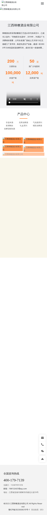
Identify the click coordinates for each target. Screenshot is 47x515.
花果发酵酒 (23, 122)
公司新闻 (41, 265)
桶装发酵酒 (37, 125)
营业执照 (35, 509)
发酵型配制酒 (9, 129)
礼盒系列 (23, 125)
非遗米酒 (9, 122)
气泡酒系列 (37, 122)
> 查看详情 (8, 292)
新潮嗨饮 (9, 125)
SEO (41, 509)
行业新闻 (30, 265)
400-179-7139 (14, 480)
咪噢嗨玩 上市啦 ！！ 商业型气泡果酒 (23, 281)
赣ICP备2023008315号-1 (19, 509)
